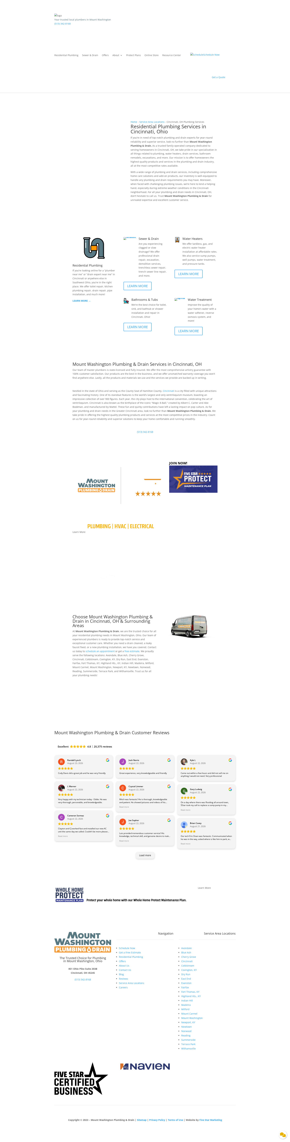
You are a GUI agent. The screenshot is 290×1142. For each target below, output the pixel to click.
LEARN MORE (137, 286)
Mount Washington (192, 1018)
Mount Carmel (189, 1013)
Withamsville (188, 1048)
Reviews (123, 978)
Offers (105, 55)
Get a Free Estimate (130, 952)
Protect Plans (133, 55)
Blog (121, 974)
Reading (185, 1035)
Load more (145, 855)
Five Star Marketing (210, 1120)
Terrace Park (188, 1044)
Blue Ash (186, 952)
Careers (123, 987)
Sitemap (142, 1120)
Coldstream (187, 965)
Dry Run (185, 974)
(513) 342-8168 (62, 23)
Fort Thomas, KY (190, 991)
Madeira (186, 1004)
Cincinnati (168, 390)
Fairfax (185, 987)
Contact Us (125, 970)
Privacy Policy (157, 1120)
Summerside (188, 1039)
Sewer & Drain (90, 55)
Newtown (186, 1026)
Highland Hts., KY (191, 996)
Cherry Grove (188, 956)
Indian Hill (187, 1000)
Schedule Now (145, 206)
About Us (124, 965)
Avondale (186, 948)
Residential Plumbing (66, 55)
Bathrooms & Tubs (144, 300)
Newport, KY (188, 1022)
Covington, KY (189, 970)
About (115, 55)
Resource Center (171, 55)
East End (186, 978)
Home (134, 121)
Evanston (186, 983)
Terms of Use (176, 1120)
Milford (185, 1009)
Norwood (186, 1031)
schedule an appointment (100, 651)
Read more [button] (63, 836)
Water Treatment (200, 300)
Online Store (151, 55)
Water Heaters (192, 239)
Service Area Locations (151, 121)
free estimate (132, 651)
